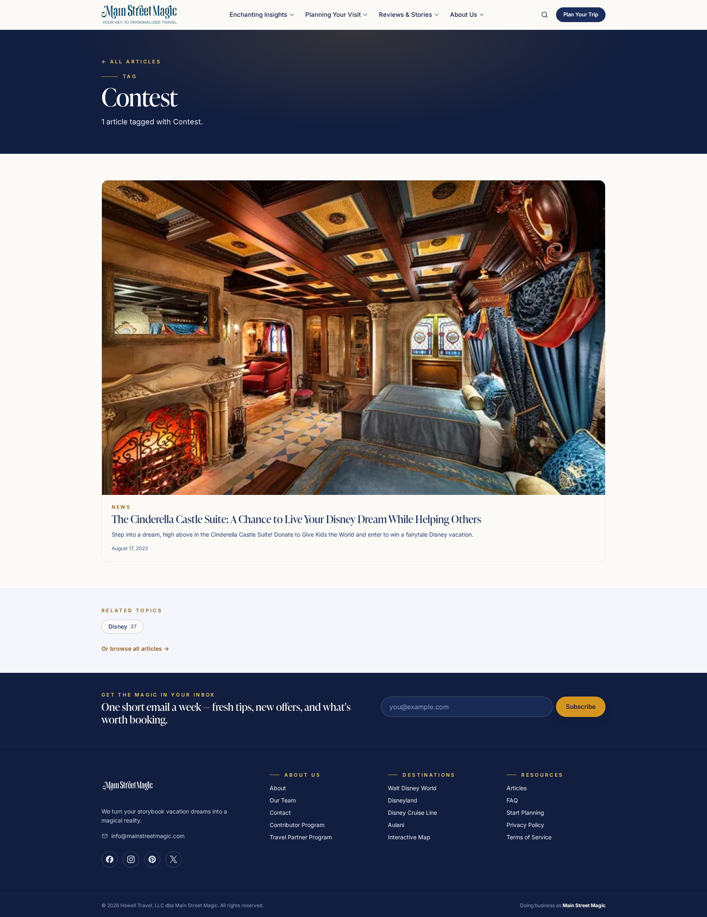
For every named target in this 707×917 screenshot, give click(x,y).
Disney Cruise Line (412, 812)
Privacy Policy (525, 824)
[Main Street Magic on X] (173, 859)
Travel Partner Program (301, 837)
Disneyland (402, 800)
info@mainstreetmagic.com (148, 835)
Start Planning (525, 812)
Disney (122, 626)
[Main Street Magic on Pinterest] (152, 859)
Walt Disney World (412, 787)
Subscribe (581, 706)
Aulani (396, 824)
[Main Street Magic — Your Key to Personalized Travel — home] (139, 15)
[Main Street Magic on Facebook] (109, 859)
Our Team (283, 800)
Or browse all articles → (135, 648)
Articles (517, 787)
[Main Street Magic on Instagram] (131, 859)
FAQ (512, 800)
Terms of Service (529, 837)
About (278, 787)
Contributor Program (297, 824)
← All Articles (131, 61)
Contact (280, 812)
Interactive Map (409, 837)
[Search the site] (544, 15)
